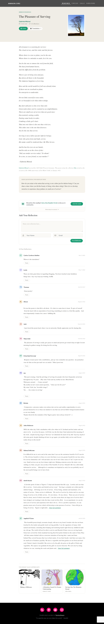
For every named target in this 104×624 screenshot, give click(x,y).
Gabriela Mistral (24, 21)
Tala (75, 168)
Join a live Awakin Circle (49, 203)
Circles (75, 3)
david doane (28, 480)
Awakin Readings (25, 12)
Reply (26, 263)
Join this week (77, 204)
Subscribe (90, 3)
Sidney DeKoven (29, 450)
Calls (82, 3)
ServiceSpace (60, 615)
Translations (36, 28)
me (25, 373)
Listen (24, 28)
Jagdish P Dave (29, 518)
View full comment (55, 508)
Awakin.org (14, 3)
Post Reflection (76, 240)
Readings (66, 3)
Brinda (26, 403)
